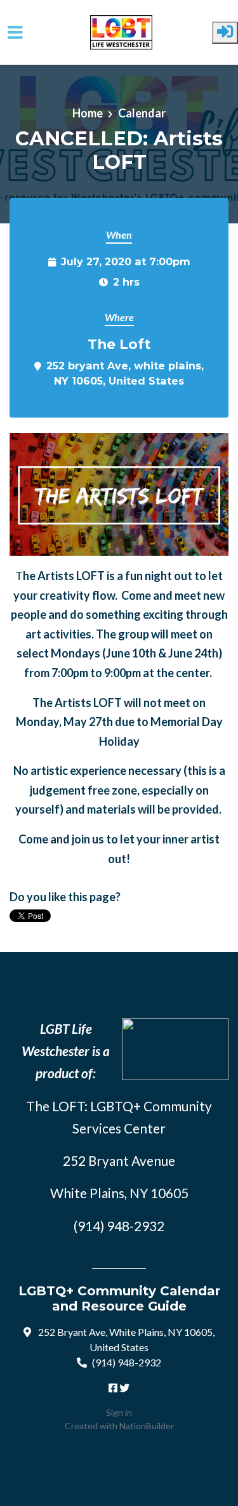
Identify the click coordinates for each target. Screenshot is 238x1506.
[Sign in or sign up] (225, 33)
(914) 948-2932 (126, 1362)
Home (87, 113)
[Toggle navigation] (15, 33)
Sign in (119, 1412)
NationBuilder (146, 1425)
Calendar (142, 113)
